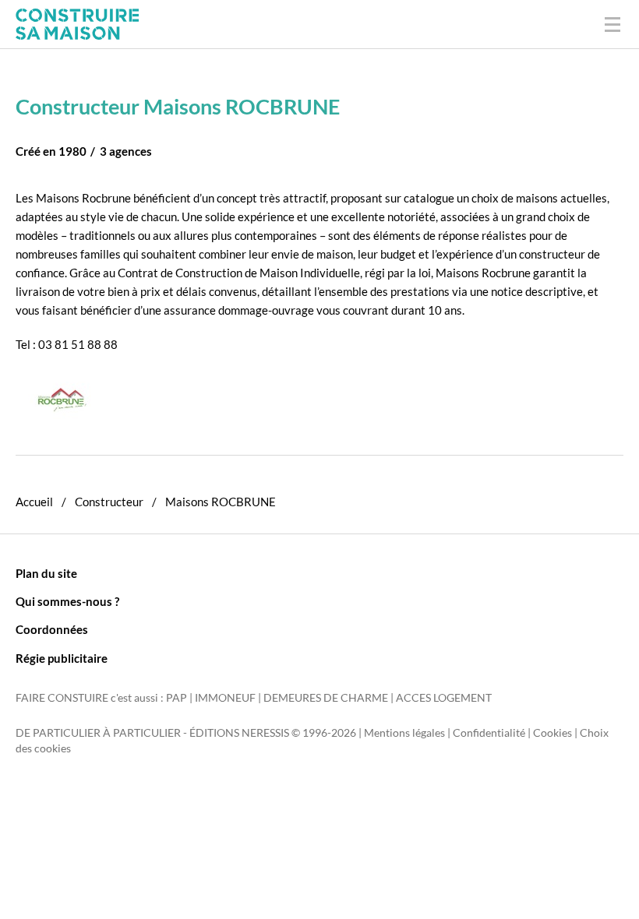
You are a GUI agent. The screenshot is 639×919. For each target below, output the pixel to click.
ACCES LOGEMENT (444, 698)
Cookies (552, 733)
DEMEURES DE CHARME (325, 698)
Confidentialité (489, 733)
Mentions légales (404, 733)
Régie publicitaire (62, 658)
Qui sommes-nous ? (67, 601)
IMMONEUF (225, 698)
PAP (176, 698)
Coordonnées (52, 629)
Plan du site (46, 573)
